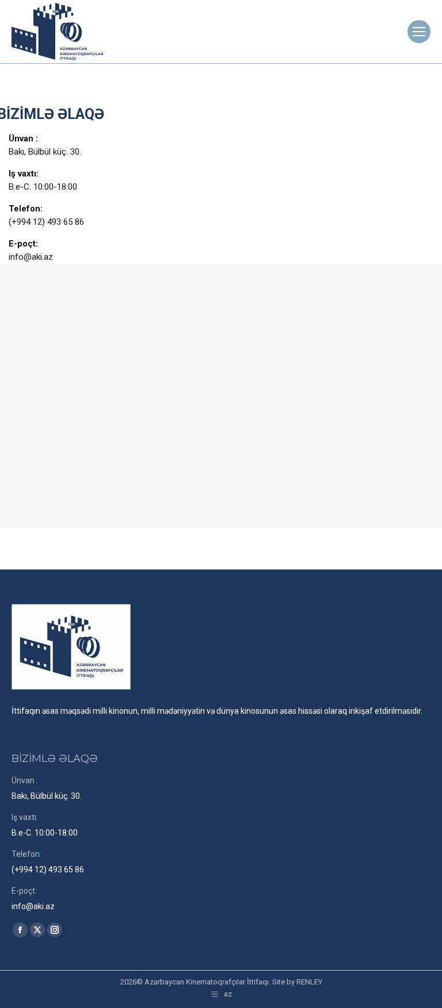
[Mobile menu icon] (418, 31)
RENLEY (309, 982)
